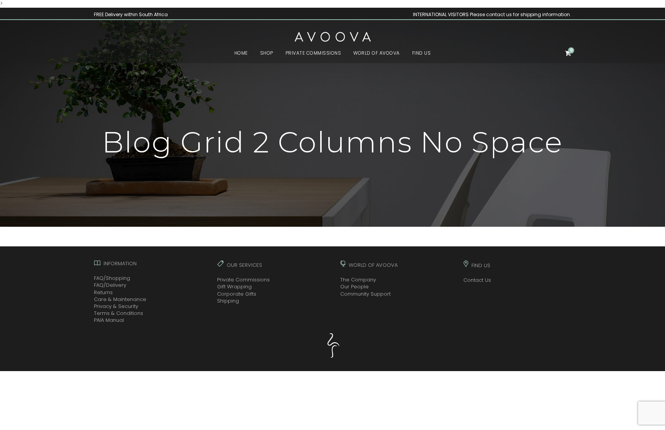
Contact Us (477, 280)
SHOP (266, 53)
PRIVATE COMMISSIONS (313, 53)
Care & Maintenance (120, 299)
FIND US (421, 53)
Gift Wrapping (234, 286)
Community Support (365, 294)
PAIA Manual (109, 320)
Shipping (228, 301)
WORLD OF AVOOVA (376, 53)
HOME (241, 53)
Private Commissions (243, 279)
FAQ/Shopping (112, 278)
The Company (358, 279)
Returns (103, 292)
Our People (354, 286)
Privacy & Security (116, 306)
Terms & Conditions (118, 313)
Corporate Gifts (236, 294)
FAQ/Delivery (110, 285)
